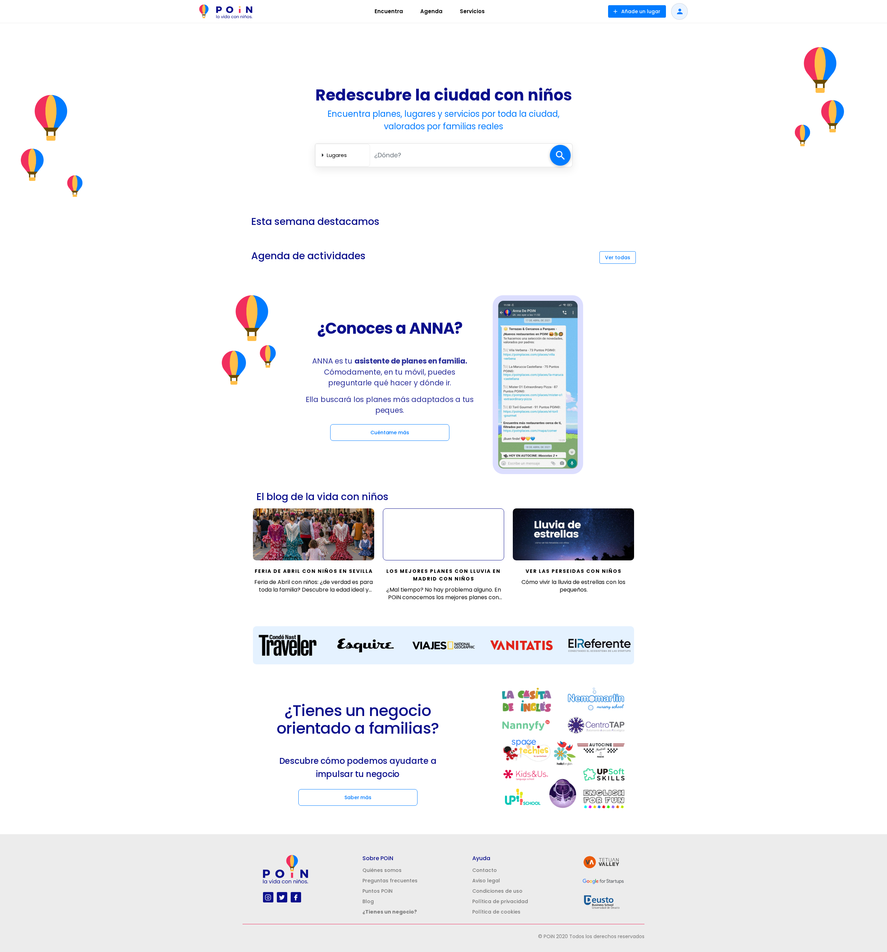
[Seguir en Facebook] (295, 897)
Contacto (484, 870)
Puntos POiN (377, 891)
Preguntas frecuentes (390, 880)
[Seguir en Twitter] (282, 897)
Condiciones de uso (497, 891)
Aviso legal (486, 880)
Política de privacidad (500, 901)
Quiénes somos (382, 870)
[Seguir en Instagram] (268, 897)
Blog (368, 901)
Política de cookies (496, 911)
